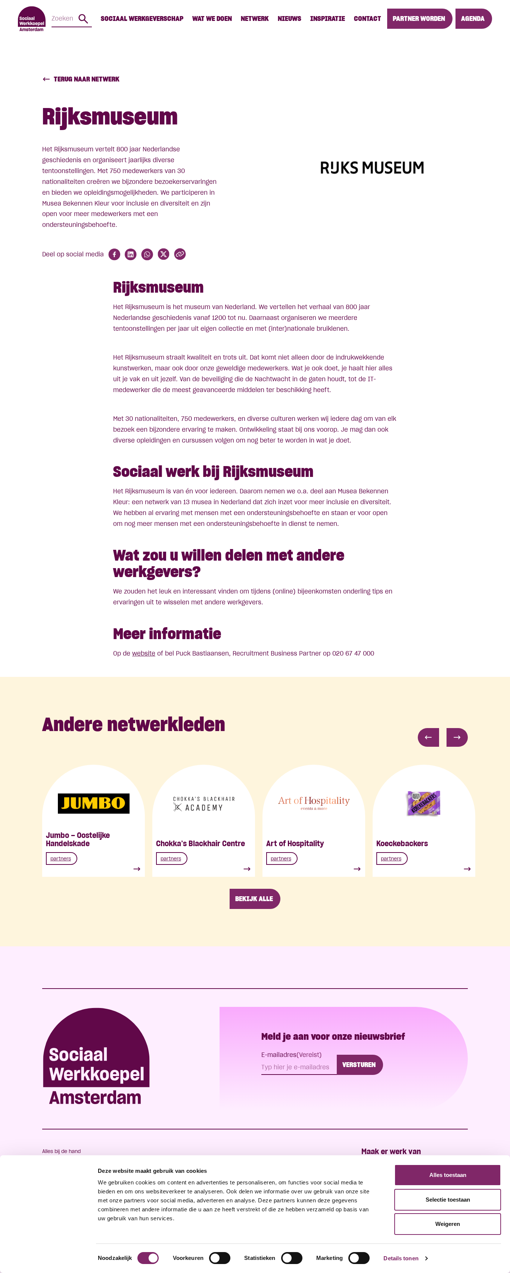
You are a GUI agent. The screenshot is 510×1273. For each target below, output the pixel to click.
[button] (428, 737)
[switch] (219, 1258)
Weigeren (447, 1224)
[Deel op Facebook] (114, 254)
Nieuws (289, 18)
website (143, 653)
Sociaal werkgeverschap (142, 18)
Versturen (359, 1064)
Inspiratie (327, 18)
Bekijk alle (254, 898)
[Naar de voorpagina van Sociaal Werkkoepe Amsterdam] (32, 18)
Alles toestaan (447, 1175)
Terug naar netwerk (86, 79)
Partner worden (419, 18)
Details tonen (400, 1258)
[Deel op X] (164, 254)
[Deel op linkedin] (131, 254)
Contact (367, 18)
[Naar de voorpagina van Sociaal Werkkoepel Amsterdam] (96, 1056)
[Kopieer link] (180, 254)
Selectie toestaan (448, 1199)
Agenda (473, 18)
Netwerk (255, 18)
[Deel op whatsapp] (147, 254)
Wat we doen (212, 18)
